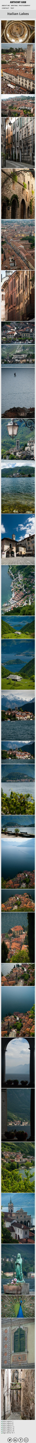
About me (6, 5)
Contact (5, 8)
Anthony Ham (18, 2)
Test (12, 8)
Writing (14, 5)
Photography (24, 5)
